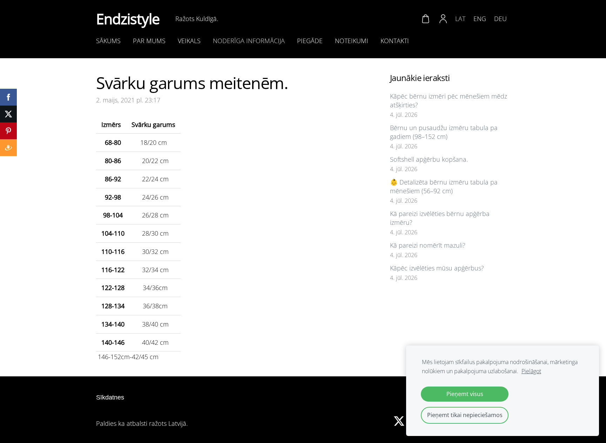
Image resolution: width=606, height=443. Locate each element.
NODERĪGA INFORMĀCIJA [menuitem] (249, 40)
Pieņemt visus (464, 394)
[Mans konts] (443, 18)
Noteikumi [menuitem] (351, 40)
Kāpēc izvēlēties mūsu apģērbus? (437, 268)
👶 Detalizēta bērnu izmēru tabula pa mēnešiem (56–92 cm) (444, 186)
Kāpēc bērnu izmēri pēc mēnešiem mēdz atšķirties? (448, 100)
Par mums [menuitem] (149, 40)
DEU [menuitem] (500, 18)
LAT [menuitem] (460, 18)
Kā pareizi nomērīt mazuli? (427, 245)
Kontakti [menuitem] (395, 40)
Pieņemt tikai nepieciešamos (465, 415)
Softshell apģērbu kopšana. (429, 159)
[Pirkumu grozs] (425, 18)
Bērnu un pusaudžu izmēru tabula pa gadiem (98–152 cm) (444, 132)
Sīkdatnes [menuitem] (110, 397)
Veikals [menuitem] (189, 40)
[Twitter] (399, 421)
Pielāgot (531, 371)
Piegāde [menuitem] (310, 40)
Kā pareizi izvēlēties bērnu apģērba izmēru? (440, 218)
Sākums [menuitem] (108, 40)
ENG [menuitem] (479, 18)
